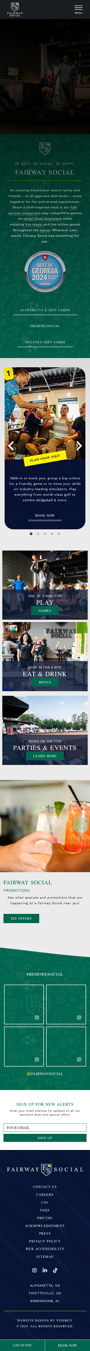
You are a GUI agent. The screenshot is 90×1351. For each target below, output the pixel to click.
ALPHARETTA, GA (45, 1285)
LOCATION (22, 1345)
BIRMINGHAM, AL (45, 1301)
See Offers (21, 918)
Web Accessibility (45, 1249)
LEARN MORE (48, 755)
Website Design (33, 1320)
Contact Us (45, 1187)
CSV (45, 1202)
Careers (45, 1194)
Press (45, 1233)
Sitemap (44, 1256)
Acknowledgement (45, 1226)
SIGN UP (45, 1138)
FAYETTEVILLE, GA (45, 1293)
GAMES (49, 610)
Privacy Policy (45, 1241)
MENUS (49, 682)
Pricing (45, 1218)
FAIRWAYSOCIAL (45, 1073)
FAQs (45, 1210)
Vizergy (64, 1320)
